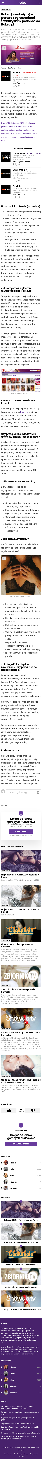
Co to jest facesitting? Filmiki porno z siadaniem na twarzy (20, 1081)
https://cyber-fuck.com (22, 162)
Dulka (12, 1169)
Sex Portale (12, 68)
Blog (26, 1454)
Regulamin (34, 1454)
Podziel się (4, 48)
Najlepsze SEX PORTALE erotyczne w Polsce (20, 876)
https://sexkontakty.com (22, 178)
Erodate (24, 73)
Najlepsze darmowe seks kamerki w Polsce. (18, 1424)
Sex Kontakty (20, 169)
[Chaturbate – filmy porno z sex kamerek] (21, 930)
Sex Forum (8, 1454)
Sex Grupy (18, 1454)
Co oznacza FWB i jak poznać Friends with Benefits (20, 1433)
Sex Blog (6, 871)
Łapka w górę (8, 1110)
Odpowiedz (38, 792)
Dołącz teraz (21, 831)
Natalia (13, 1188)
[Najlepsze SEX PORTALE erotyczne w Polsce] (21, 861)
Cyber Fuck (26, 153)
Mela (12, 1175)
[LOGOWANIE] (40, 2)
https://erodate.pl (19, 83)
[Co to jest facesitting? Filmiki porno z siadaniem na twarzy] (21, 1066)
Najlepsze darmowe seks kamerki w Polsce (20, 910)
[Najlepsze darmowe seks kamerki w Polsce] (21, 896)
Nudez (3, 68)
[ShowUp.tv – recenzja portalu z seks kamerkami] (21, 1019)
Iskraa (13, 1162)
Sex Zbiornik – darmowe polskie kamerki (18, 990)
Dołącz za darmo (21, 1144)
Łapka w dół (32, 1110)
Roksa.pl (24, 412)
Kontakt (21, 1456)
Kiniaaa (13, 1182)
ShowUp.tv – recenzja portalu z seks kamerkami (20, 1034)
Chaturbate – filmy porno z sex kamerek (17, 945)
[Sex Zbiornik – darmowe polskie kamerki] (21, 976)
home (5, 806)
